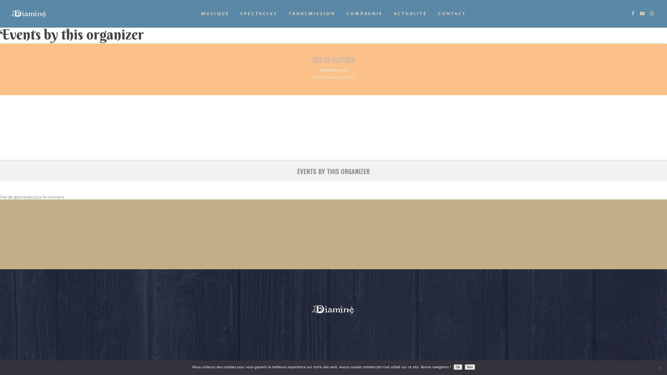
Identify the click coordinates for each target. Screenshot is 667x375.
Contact (452, 14)
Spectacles (258, 14)
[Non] (660, 367)
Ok (458, 367)
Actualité (410, 14)
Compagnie (364, 14)
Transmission (311, 14)
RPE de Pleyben (333, 60)
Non (470, 367)
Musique (215, 14)
